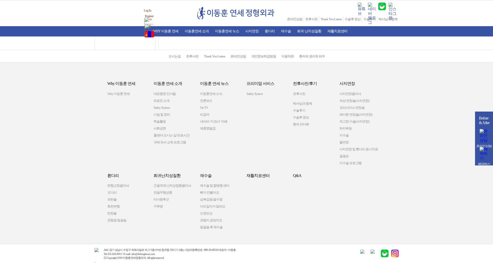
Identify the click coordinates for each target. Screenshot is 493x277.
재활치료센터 (337, 31)
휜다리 (270, 31)
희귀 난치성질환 (309, 31)
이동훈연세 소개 (197, 31)
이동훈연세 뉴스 (227, 31)
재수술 (286, 31)
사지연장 (252, 31)
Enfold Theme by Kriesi (107, 262)
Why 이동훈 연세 (165, 31)
